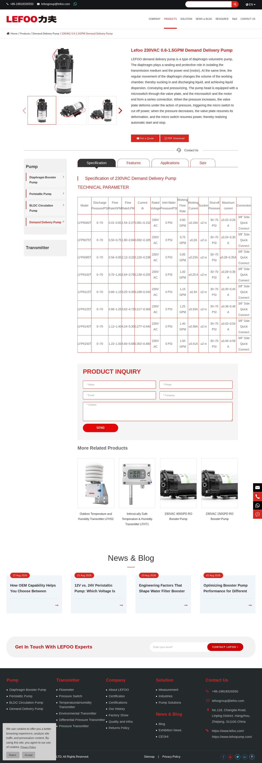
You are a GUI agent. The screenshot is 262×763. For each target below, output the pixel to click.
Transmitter (37, 247)
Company (154, 19)
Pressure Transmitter (74, 726)
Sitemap (149, 756)
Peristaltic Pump (40, 194)
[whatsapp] (257, 505)
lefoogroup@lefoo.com (55, 4)
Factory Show (118, 715)
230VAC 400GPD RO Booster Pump (178, 516)
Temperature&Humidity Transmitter (75, 705)
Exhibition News (170, 730)
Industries (166, 696)
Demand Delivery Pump (45, 33)
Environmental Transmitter (77, 713)
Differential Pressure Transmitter (82, 720)
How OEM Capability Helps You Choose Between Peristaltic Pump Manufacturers (33, 588)
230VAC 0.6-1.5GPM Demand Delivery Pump (87, 33)
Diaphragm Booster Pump (42, 180)
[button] (120, 110)
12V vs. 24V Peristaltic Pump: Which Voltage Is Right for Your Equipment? (97, 588)
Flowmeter (66, 690)
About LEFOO (119, 690)
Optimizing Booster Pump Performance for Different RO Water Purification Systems (226, 588)
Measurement (168, 690)
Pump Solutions (170, 702)
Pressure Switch (70, 696)
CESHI (163, 736)
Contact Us (248, 19)
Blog (162, 724)
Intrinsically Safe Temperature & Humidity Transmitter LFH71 (137, 519)
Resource (222, 19)
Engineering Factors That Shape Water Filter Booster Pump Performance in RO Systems (162, 588)
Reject (13, 755)
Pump (13, 680)
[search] (235, 4)
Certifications (118, 702)
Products (170, 19)
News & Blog (204, 19)
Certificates (117, 696)
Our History (117, 709)
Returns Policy (119, 728)
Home (14, 33)
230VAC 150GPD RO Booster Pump (219, 516)
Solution (186, 19)
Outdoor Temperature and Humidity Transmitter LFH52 (96, 516)
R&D (234, 19)
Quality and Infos (121, 721)
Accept (28, 755)
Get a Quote (146, 138)
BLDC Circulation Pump (41, 208)
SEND (100, 427)
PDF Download (175, 138)
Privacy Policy (171, 756)
